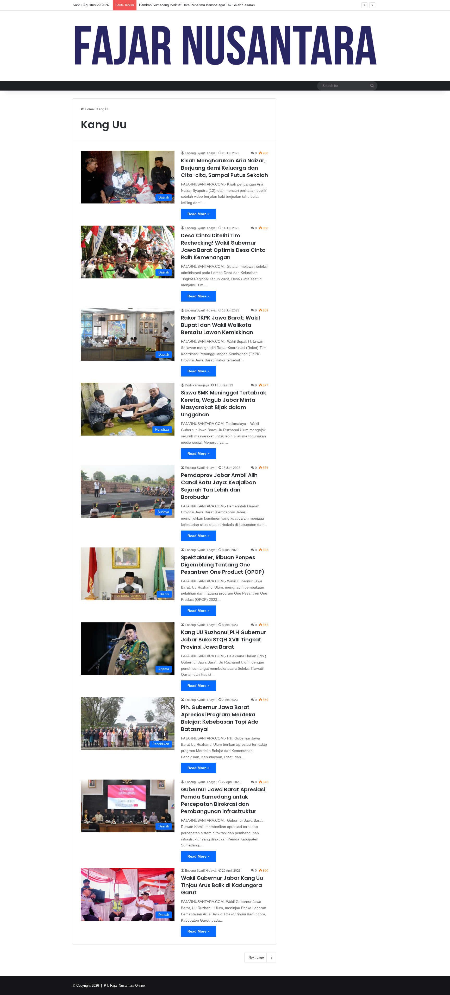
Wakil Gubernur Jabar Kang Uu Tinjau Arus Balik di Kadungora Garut (222, 885)
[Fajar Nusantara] (225, 46)
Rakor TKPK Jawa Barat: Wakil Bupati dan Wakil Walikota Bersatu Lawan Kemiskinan (220, 325)
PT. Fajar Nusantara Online (124, 985)
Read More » (199, 214)
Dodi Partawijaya (197, 385)
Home (89, 109)
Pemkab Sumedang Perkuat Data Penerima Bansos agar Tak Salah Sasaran (197, 5)
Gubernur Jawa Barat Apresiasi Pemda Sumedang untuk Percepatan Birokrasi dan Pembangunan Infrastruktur (223, 800)
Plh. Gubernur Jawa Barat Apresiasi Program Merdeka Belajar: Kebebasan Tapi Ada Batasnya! (220, 718)
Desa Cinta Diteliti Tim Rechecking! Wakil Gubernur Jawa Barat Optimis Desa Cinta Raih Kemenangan (223, 246)
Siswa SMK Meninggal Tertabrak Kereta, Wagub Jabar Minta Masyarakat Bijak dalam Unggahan (223, 403)
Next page (256, 957)
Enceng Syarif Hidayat (200, 153)
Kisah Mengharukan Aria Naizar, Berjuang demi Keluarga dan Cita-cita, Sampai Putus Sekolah (224, 168)
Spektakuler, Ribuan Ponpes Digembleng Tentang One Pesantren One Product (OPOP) (222, 565)
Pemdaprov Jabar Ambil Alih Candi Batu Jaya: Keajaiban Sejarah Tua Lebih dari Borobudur (219, 486)
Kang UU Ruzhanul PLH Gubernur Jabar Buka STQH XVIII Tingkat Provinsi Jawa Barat (223, 639)
